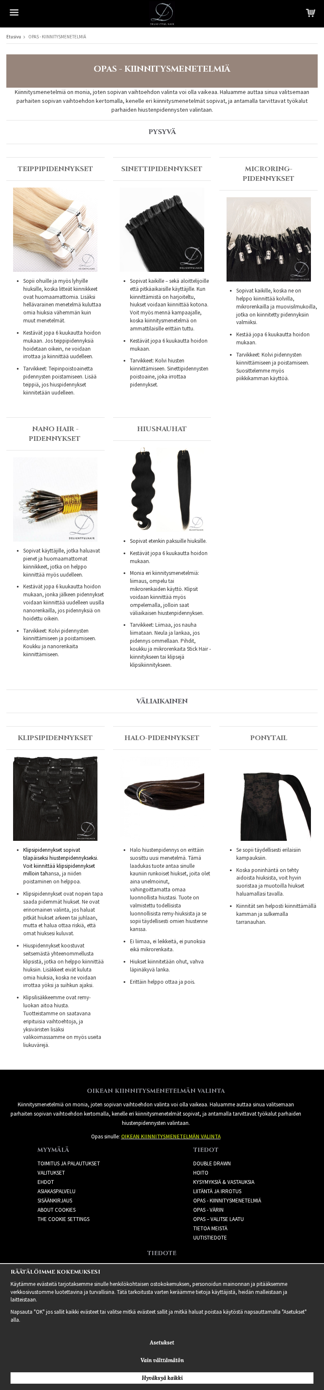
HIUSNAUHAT (162, 429)
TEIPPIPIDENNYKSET (55, 169)
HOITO (200, 1172)
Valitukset (51, 1172)
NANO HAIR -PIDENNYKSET (55, 433)
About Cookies (57, 1209)
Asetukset (162, 1342)
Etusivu (13, 37)
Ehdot (46, 1182)
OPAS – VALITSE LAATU (218, 1219)
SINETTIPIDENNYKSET (161, 169)
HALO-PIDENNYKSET (162, 738)
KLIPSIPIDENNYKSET (55, 738)
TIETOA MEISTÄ (210, 1228)
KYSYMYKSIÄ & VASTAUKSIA (223, 1182)
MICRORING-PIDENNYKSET (268, 173)
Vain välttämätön (162, 1360)
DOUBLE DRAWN (212, 1163)
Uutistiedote (210, 1237)
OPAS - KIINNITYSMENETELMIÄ (227, 1200)
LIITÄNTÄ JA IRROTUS (217, 1191)
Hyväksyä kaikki (162, 1378)
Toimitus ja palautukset (69, 1163)
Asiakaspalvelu (57, 1191)
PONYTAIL (268, 738)
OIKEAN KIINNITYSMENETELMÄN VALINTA (171, 1136)
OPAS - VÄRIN (208, 1209)
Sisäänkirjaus (55, 1200)
